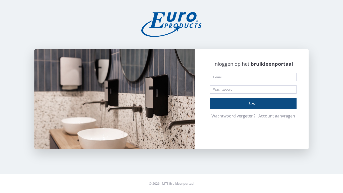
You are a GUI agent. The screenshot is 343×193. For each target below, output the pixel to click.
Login (253, 103)
